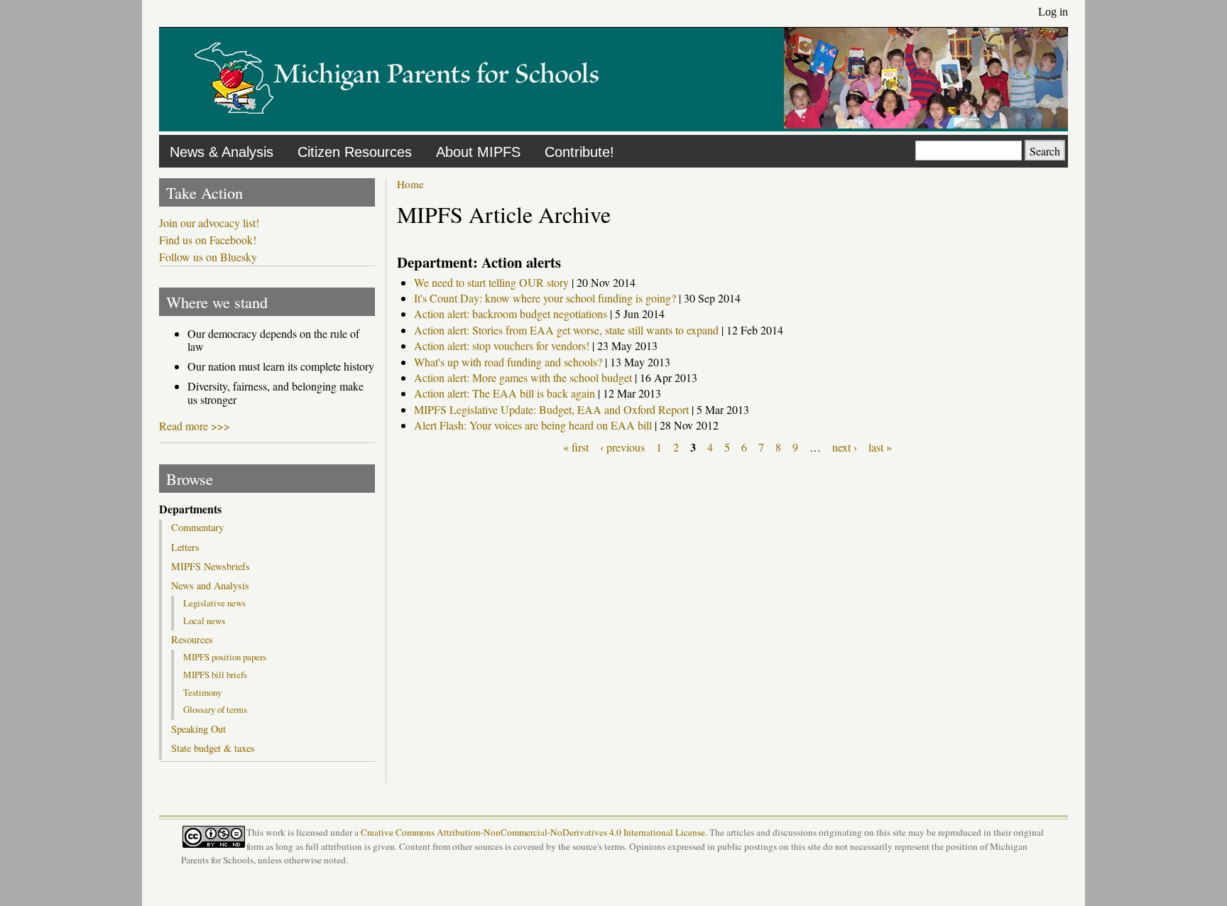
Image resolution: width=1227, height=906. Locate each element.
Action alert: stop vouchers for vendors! (501, 345)
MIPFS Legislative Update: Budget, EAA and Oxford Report (551, 409)
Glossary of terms (215, 709)
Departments (190, 509)
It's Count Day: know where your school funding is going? (545, 297)
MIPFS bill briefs (215, 674)
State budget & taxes (213, 748)
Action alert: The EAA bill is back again (504, 393)
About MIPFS (478, 152)
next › (844, 447)
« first (576, 447)
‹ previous (622, 447)
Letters (185, 547)
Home (410, 184)
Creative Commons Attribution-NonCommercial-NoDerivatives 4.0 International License (533, 832)
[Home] (397, 123)
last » (880, 447)
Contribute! (579, 152)
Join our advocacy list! (209, 223)
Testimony (202, 692)
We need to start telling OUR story (491, 282)
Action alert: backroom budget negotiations (510, 313)
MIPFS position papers (224, 656)
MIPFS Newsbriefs (210, 566)
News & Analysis (221, 152)
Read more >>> (194, 425)
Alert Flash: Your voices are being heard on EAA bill (533, 424)
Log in (1053, 12)
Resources (192, 639)
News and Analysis (210, 585)
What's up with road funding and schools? (508, 361)
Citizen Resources (355, 152)
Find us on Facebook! (207, 240)
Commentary (197, 527)
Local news (204, 620)
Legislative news (214, 602)
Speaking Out (198, 729)
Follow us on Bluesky (208, 257)
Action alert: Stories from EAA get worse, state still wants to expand (566, 329)
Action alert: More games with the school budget (523, 377)
